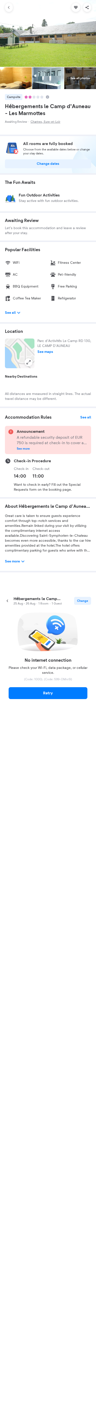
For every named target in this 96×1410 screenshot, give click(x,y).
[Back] (9, 7)
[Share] (87, 7)
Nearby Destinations (21, 376)
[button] (19, 353)
